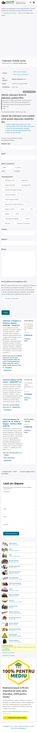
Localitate (17, 171)
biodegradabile (26, 185)
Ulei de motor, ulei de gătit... (15, 601)
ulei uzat (7, 223)
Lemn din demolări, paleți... (15, 612)
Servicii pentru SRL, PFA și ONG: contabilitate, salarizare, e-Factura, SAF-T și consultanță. (18, 648)
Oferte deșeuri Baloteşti (20, 72)
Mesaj (4, 249)
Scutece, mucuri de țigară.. (15, 640)
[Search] (30, 2)
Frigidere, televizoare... (15, 572)
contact (32, 726)
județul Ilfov (8, 370)
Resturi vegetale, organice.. (15, 635)
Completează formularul (10, 13)
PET (32, 209)
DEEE (15, 359)
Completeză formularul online (17, 717)
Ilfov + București (9, 458)
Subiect (4, 239)
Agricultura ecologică (9, 655)
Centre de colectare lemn (13, 132)
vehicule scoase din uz (24, 223)
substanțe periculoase (12, 219)
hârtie (5, 363)
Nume (5, 509)
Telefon (4, 229)
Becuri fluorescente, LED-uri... (16, 578)
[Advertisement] (18, 36)
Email (3, 154)
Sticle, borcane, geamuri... (15, 555)
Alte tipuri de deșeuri (8, 652)
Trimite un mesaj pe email (19, 83)
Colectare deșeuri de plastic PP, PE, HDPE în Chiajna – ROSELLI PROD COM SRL (12, 422)
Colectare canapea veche (27, 471)
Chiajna (6, 455)
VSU (19, 365)
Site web (5, 524)
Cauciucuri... (13, 606)
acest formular (5, 294)
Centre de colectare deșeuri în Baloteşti (17, 128)
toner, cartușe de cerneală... (15, 583)
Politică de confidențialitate (18, 728)
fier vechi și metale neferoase (14, 204)
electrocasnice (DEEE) (12, 199)
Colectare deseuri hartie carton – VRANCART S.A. (12, 381)
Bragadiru (8, 367)
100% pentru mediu (21, 3)
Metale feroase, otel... (14, 561)
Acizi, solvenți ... (15, 629)
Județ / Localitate (8, 164)
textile (27, 219)
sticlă (17, 214)
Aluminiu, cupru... (15, 566)
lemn (24, 79)
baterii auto (24, 180)
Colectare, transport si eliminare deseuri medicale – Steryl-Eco (12, 323)
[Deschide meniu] (34, 2)
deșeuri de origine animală (13, 190)
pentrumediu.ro (7, 713)
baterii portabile (10, 185)
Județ (3, 171)
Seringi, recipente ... (13, 623)
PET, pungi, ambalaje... (14, 549)
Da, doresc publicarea (12, 298)
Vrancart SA (28, 380)
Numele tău (6, 144)
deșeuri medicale (10, 195)
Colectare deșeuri (23, 726)
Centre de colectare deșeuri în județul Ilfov (18, 130)
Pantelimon (7, 410)
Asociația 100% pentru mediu (23, 10)
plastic (7, 214)
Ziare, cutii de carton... (14, 543)
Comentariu (6, 491)
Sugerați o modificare (29, 92)
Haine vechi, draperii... (14, 589)
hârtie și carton (9, 209)
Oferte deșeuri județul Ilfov (20, 74)
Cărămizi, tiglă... (15, 618)
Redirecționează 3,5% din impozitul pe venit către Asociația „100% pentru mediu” (15, 692)
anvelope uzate (10, 180)
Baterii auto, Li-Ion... (14, 595)
